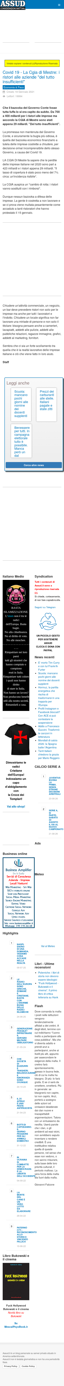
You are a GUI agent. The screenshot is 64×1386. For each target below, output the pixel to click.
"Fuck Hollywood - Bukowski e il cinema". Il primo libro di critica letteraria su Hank (48, 990)
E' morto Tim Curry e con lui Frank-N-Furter (49, 666)
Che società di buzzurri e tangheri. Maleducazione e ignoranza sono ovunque (26, 1070)
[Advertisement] (16, 28)
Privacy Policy (10, 1366)
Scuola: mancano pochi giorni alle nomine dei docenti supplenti (49, 678)
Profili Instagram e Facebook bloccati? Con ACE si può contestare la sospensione (49, 715)
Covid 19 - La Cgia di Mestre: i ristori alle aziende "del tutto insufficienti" (31, 76)
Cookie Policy (28, 1366)
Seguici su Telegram (45, 607)
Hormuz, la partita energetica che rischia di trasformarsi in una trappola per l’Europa (48, 696)
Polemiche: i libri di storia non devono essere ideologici (48, 976)
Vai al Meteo (48, 946)
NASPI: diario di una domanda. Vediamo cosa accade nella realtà (23, 954)
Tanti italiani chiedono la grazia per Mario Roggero (49, 754)
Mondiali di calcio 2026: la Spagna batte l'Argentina (47, 743)
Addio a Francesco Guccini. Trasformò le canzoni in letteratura (49, 731)
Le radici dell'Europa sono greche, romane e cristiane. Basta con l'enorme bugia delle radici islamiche (24, 996)
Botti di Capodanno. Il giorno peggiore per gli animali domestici (24, 1132)
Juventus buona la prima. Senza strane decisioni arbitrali (54, 786)
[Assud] (12, 5)
